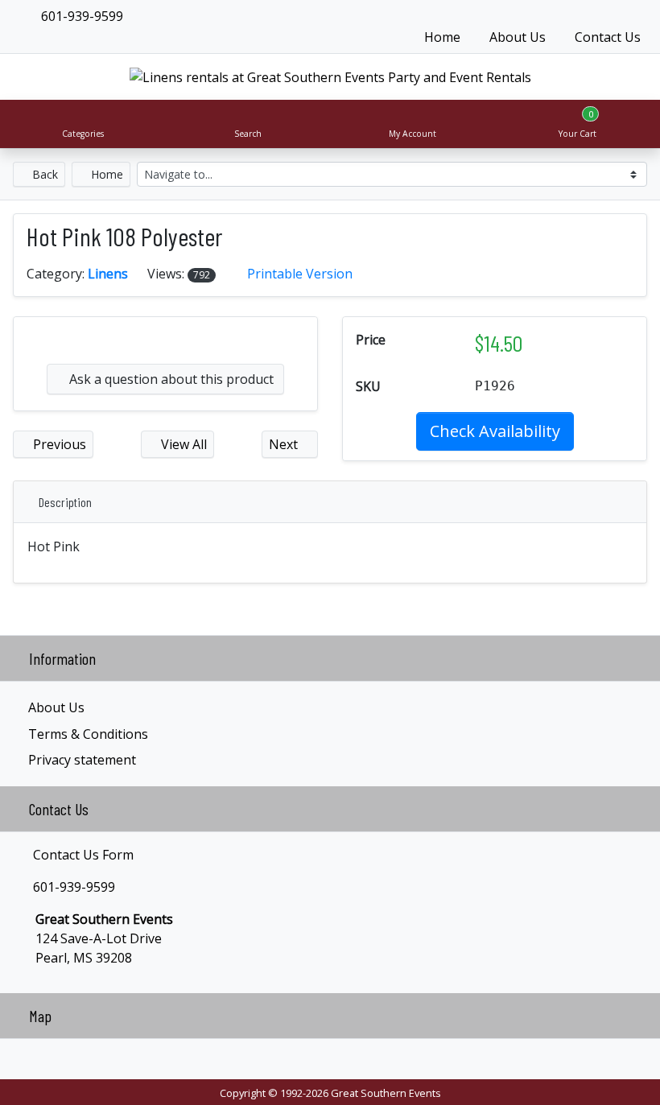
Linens (108, 273)
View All (182, 444)
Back (43, 174)
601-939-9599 (80, 16)
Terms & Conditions (88, 734)
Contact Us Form (82, 855)
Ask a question (170, 379)
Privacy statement (82, 760)
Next (285, 444)
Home (442, 37)
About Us (517, 37)
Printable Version (300, 273)
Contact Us (608, 37)
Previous (58, 444)
